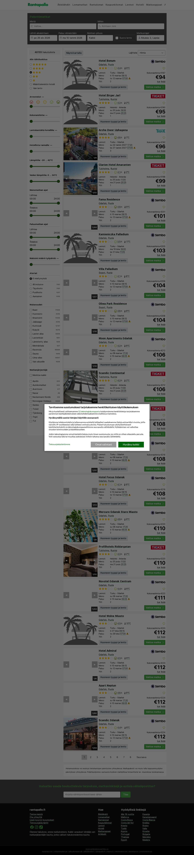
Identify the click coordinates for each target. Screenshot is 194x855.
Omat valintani (103, 444)
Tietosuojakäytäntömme (59, 444)
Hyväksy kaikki (131, 444)
